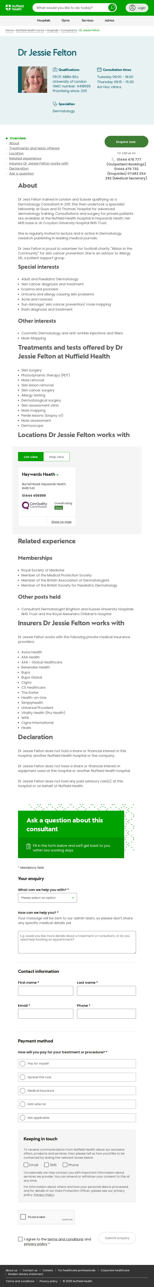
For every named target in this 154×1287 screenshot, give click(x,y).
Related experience (25, 158)
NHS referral (37, 1104)
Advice (109, 20)
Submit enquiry (117, 1238)
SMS (53, 1165)
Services (88, 20)
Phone (73, 1165)
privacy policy (35, 1244)
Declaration (19, 168)
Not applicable (38, 1118)
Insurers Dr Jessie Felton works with (38, 163)
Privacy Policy (44, 1195)
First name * (28, 982)
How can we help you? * (38, 912)
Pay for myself (38, 1063)
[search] (74, 7)
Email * (24, 1005)
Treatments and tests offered (34, 148)
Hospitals (43, 20)
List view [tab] (31, 457)
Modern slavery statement (25, 1274)
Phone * (83, 1005)
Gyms (66, 20)
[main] (77, 645)
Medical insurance (41, 1090)
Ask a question (21, 173)
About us (11, 1270)
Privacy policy (48, 1281)
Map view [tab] (56, 457)
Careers (48, 1270)
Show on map (61, 522)
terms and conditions (66, 1239)
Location (16, 153)
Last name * (87, 982)
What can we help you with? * (43, 889)
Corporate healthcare (115, 1270)
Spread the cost (39, 1077)
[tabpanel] (77, 498)
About (14, 143)
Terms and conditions (20, 1281)
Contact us (30, 1270)
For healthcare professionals (76, 1270)
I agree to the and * (57, 1241)
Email (33, 1165)
